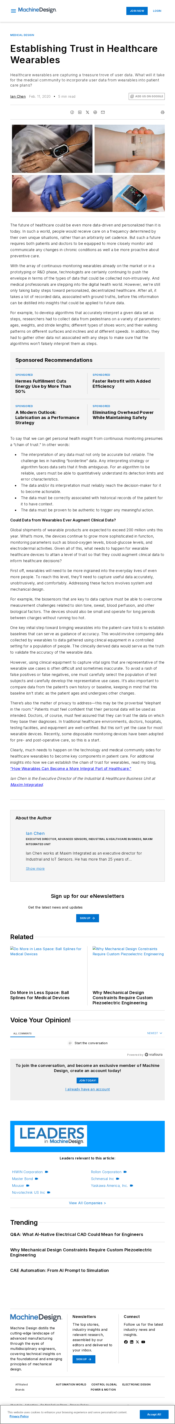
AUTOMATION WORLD (71, 1384)
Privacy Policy (19, 1416)
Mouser (18, 1185)
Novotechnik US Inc (28, 1192)
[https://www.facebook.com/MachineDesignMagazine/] (126, 1342)
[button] (13, 11)
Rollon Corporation (106, 1172)
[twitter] (87, 112)
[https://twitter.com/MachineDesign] (137, 1342)
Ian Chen (18, 96)
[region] (87, 1044)
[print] (162, 112)
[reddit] (95, 112)
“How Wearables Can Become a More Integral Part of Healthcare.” (70, 768)
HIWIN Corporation (27, 1172)
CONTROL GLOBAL (104, 1384)
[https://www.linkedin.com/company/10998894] (132, 1342)
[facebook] (72, 112)
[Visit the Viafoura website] (153, 1054)
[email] (103, 112)
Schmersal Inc (102, 1179)
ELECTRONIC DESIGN (136, 1384)
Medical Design (22, 35)
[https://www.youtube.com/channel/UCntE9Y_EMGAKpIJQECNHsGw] (143, 1342)
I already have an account (87, 1089)
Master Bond (22, 1179)
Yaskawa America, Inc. (109, 1185)
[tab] (22, 1033)
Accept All (154, 1414)
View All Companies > (87, 1203)
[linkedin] (80, 112)
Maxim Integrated (26, 784)
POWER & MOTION (103, 1389)
